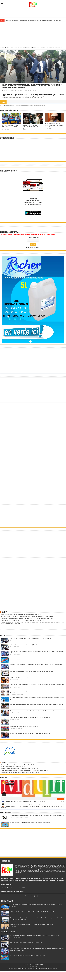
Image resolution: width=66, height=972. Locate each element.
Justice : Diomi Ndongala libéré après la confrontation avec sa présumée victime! (31, 126)
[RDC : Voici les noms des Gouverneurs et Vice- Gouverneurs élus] (5, 660)
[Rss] (25, 896)
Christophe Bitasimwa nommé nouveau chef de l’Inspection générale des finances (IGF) (30, 822)
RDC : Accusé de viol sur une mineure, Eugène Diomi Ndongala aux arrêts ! (54, 125)
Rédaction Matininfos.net (8, 90)
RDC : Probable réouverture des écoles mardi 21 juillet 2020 (23, 644)
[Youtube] (34, 896)
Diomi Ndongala (10, 105)
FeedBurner (37, 247)
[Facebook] (28, 896)
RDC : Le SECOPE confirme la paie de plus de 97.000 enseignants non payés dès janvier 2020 (31, 638)
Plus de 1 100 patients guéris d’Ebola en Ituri (11, 766)
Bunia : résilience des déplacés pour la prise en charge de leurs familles (17, 772)
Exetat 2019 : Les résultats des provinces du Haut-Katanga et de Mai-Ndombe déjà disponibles (31, 671)
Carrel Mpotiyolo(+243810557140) (35, 964)
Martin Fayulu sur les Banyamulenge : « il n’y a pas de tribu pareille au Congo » (31, 924)
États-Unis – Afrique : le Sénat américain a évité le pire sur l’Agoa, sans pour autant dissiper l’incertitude (24, 616)
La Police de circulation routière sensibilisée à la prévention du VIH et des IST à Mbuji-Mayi (22, 770)
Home (2, 47)
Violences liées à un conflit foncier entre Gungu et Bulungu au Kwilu (16, 768)
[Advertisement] (33, 12)
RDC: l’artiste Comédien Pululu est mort (19, 677)
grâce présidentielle (39, 105)
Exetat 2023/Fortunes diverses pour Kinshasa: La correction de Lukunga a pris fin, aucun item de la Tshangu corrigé (36, 704)
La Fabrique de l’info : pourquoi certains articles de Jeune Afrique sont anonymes (19, 620)
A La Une (7, 47)
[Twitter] (31, 896)
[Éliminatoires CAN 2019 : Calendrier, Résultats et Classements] (5, 728)
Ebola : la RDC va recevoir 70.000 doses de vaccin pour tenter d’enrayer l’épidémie (32, 911)
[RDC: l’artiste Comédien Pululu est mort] (5, 680)
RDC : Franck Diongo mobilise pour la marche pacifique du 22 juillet (10, 126)
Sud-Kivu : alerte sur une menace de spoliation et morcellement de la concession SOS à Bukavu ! (35, 904)
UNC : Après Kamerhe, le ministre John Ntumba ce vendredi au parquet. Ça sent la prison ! (30, 733)
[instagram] (37, 896)
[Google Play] (40, 896)
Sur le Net (4, 612)
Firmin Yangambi (19, 105)
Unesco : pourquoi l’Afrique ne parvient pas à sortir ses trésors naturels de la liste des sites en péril (23, 618)
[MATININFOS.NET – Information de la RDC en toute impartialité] (33, 4)
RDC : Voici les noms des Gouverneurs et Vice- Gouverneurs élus (24, 658)
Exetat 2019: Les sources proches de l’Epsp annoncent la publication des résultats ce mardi (30, 717)
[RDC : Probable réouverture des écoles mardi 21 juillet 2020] (5, 647)
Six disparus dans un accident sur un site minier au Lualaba (14, 764)
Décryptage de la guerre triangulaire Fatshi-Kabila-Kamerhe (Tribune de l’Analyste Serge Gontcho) (32, 710)
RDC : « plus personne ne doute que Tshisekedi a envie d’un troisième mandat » (19, 614)
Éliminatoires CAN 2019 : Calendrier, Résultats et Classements (24, 726)
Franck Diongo (29, 105)
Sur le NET (4, 762)
